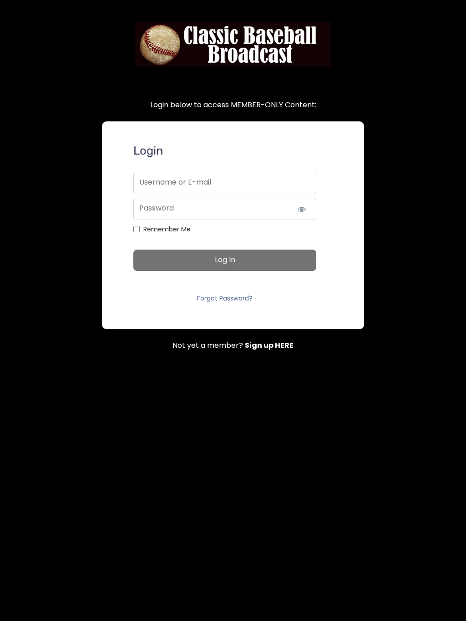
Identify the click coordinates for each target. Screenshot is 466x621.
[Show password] (301, 209)
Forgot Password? (225, 298)
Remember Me (167, 229)
